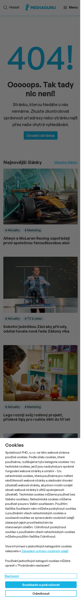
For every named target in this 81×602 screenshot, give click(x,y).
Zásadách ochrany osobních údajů (44, 551)
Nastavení (12, 576)
